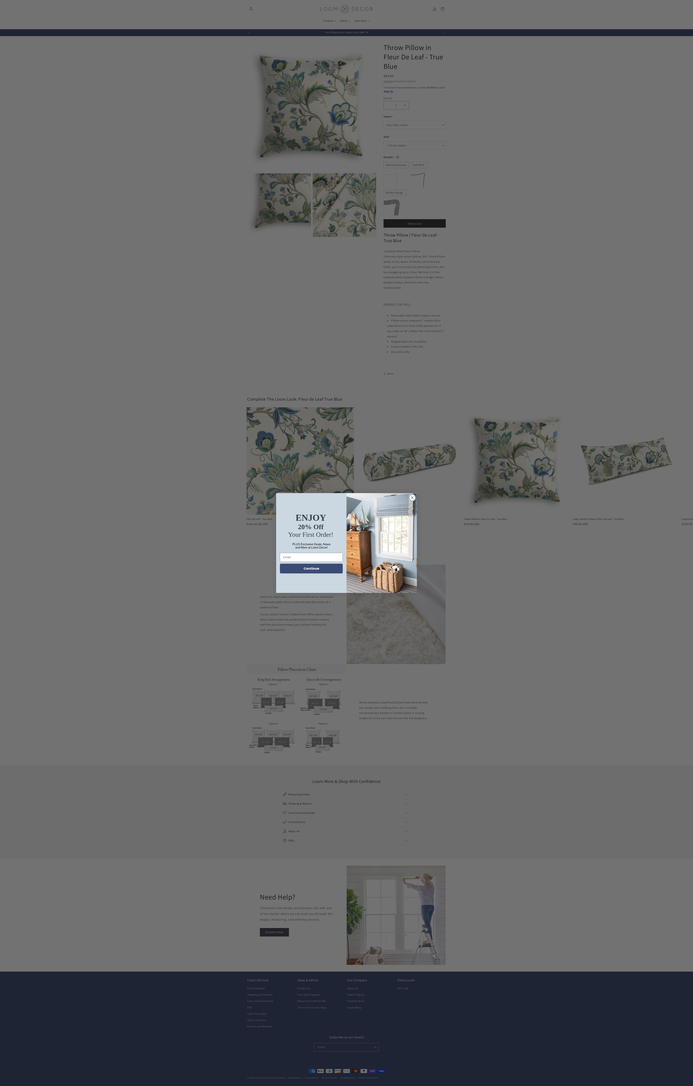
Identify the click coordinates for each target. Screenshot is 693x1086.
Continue (311, 568)
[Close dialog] (412, 498)
